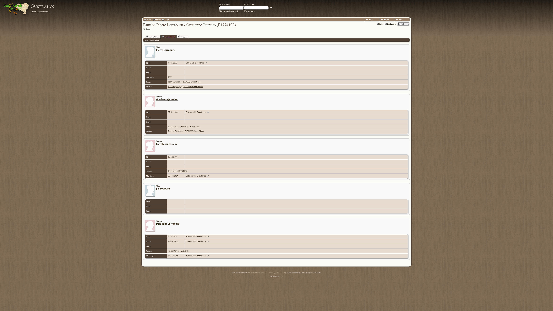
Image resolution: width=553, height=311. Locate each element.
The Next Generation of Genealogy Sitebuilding (266, 272)
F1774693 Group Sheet (191, 82)
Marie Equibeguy (175, 87)
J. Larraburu (163, 188)
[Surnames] (249, 11)
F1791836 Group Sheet (190, 126)
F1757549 (184, 251)
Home (148, 20)
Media (386, 20)
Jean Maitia (173, 171)
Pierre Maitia (173, 251)
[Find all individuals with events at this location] (207, 63)
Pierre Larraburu (165, 50)
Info (400, 20)
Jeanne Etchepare (175, 131)
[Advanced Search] (228, 11)
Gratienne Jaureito (167, 99)
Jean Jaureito (173, 126)
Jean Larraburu (174, 82)
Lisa (281, 276)
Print (381, 24)
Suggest (184, 37)
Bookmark (391, 24)
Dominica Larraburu (168, 223)
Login (167, 20)
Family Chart (154, 37)
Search (158, 20)
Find (371, 20)
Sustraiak (42, 5)
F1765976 (183, 171)
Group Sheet (170, 37)
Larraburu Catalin (166, 144)
